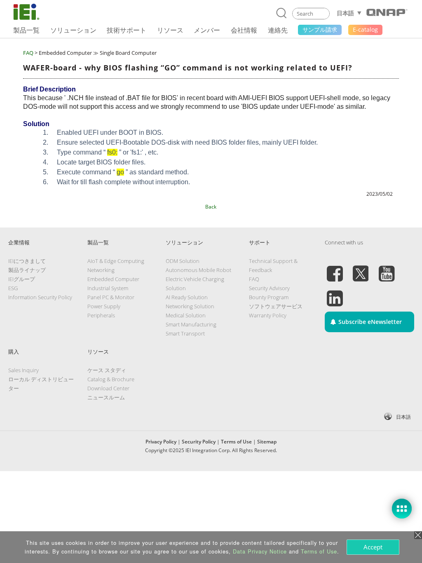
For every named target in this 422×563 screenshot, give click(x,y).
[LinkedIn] (335, 293)
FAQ (28, 52)
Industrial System (107, 288)
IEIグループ (21, 279)
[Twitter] (360, 268)
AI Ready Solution (187, 297)
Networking (101, 270)
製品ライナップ (27, 270)
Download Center (108, 388)
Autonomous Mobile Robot (198, 270)
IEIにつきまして (27, 261)
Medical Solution (186, 315)
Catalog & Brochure (110, 379)
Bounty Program (268, 297)
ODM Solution (182, 261)
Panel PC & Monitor (110, 297)
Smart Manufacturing (191, 324)
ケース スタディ (106, 370)
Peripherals (101, 315)
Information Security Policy (40, 297)
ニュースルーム (106, 397)
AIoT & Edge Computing (115, 261)
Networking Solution (190, 306)
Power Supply (103, 306)
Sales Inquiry (23, 370)
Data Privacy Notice (260, 551)
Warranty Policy (267, 315)
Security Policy (199, 441)
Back (210, 206)
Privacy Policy (160, 441)
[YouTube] (386, 268)
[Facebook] (335, 268)
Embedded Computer (113, 279)
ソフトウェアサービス (275, 306)
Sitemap (267, 441)
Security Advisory (269, 288)
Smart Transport (185, 333)
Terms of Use (236, 441)
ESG (13, 288)
